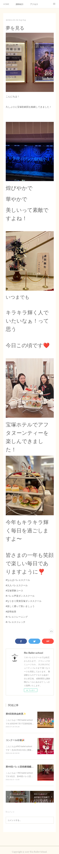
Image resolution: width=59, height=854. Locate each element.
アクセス (34, 4)
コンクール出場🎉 (15, 740)
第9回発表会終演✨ (16, 713)
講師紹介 (20, 4)
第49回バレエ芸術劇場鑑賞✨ (21, 766)
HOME (6, 4)
